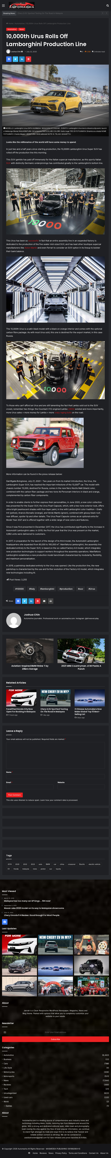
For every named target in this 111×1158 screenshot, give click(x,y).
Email (9, 782)
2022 (25, 864)
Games (9, 1106)
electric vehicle (94, 864)
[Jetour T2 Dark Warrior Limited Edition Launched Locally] (91, 965)
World (6, 1101)
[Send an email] (22, 52)
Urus (92, 588)
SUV (8, 163)
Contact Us (93, 1153)
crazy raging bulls (63, 412)
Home (10, 23)
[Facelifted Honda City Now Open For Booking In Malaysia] (21, 698)
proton (43, 869)
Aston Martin (31, 247)
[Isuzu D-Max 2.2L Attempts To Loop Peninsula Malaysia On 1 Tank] (55, 986)
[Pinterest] (28, 59)
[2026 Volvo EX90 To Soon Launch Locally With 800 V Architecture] (19, 986)
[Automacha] (22, 5)
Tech (6, 1089)
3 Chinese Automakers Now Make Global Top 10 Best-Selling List (88, 712)
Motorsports (9, 1076)
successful (33, 240)
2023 (33, 864)
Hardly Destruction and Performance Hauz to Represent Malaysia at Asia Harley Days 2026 (56, 13)
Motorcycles (9, 1072)
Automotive (20, 23)
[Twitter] (15, 59)
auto (40, 864)
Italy (32, 588)
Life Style (8, 1068)
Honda (16, 869)
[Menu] (3, 6)
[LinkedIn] (22, 59)
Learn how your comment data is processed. (59, 800)
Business (7, 1059)
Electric (82, 864)
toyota (58, 869)
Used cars (8, 1097)
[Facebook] (9, 59)
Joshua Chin (16, 52)
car (55, 864)
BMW (48, 864)
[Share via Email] (44, 601)
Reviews (7, 1085)
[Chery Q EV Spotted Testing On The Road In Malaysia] (55, 698)
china (62, 864)
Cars (6, 1063)
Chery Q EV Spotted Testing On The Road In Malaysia (54, 710)
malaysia (25, 869)
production (67, 588)
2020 (17, 864)
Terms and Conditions (78, 1153)
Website (61, 782)
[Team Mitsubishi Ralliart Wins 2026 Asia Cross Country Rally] (91, 986)
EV (9, 869)
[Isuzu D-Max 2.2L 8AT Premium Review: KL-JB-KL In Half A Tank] (19, 965)
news (35, 869)
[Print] (50, 601)
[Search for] (107, 6)
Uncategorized (10, 1093)
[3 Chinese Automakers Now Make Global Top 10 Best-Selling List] (90, 698)
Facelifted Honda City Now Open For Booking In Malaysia (20, 710)
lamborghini (48, 588)
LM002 (71, 409)
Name (9, 772)
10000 (20, 588)
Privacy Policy (61, 1153)
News (21, 29)
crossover (71, 864)
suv (81, 588)
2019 (10, 864)
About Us (104, 1153)
